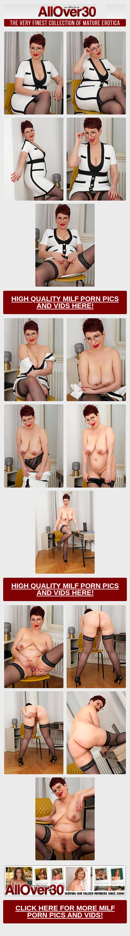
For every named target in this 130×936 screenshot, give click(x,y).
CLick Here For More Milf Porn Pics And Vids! (65, 911)
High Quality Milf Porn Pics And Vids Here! (65, 302)
